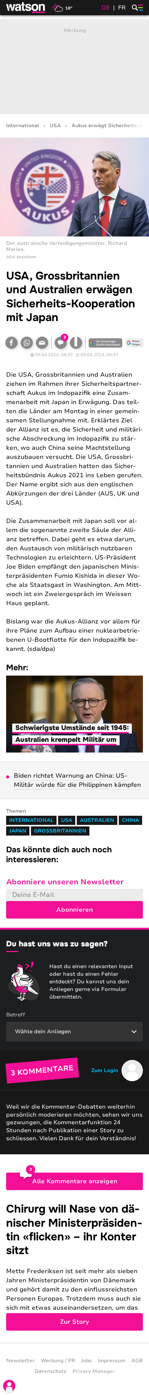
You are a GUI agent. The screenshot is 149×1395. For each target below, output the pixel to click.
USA (55, 125)
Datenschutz (50, 1371)
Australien (97, 820)
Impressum (111, 1360)
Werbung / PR (58, 1360)
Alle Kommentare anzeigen (74, 1181)
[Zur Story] (74, 1266)
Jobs (86, 1360)
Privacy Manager (94, 1371)
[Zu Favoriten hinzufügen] (76, 343)
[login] (9, 1386)
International (22, 125)
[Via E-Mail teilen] (42, 343)
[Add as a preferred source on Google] (105, 343)
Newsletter (20, 1360)
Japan (17, 831)
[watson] (26, 7)
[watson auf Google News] (134, 343)
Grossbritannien (60, 831)
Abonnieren (74, 910)
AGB (137, 1360)
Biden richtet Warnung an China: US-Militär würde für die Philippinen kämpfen (77, 780)
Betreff (15, 1014)
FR (122, 7)
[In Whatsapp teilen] (27, 343)
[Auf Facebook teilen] (11, 343)
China (130, 820)
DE (106, 7)
